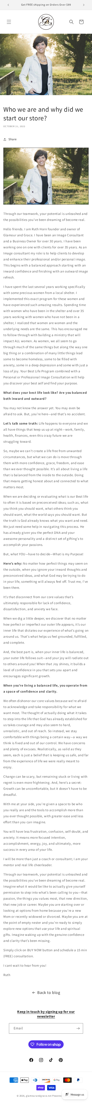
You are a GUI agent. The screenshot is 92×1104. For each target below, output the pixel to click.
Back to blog (48, 992)
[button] (9, 22)
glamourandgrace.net (39, 1095)
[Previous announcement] (8, 5)
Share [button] (12, 139)
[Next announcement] (84, 5)
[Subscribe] (78, 1028)
